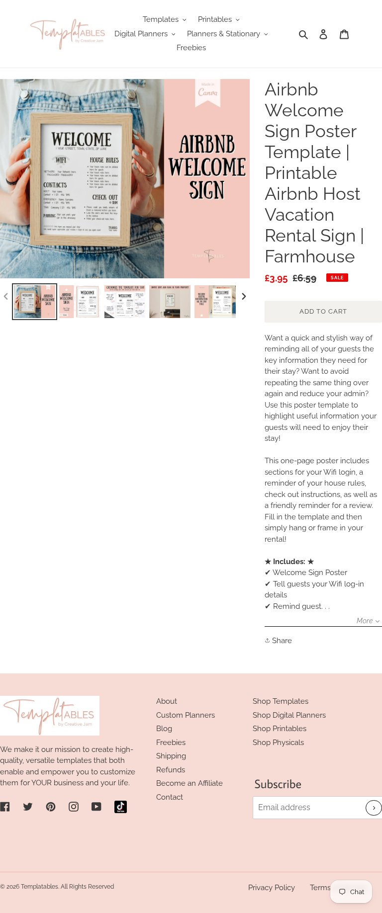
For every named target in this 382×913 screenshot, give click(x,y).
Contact (169, 797)
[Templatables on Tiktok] (120, 807)
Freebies (171, 742)
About (166, 701)
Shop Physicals (278, 742)
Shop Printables (279, 728)
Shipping (171, 755)
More (365, 621)
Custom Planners (185, 715)
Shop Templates (280, 701)
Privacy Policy (271, 887)
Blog (164, 728)
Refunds (170, 769)
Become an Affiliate (189, 783)
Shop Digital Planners (289, 715)
